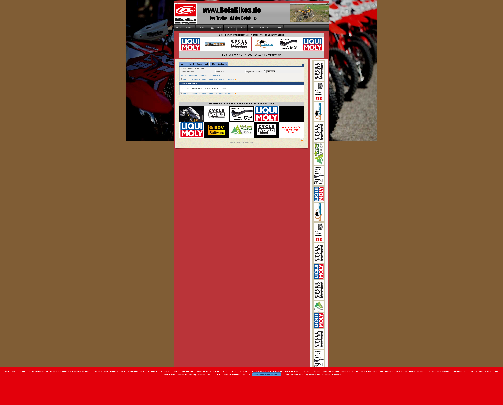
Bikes (189, 27)
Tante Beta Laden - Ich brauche (221, 79)
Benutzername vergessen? (210, 75)
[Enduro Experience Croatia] (215, 45)
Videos (242, 27)
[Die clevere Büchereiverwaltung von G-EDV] (216, 134)
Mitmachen (265, 27)
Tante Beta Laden (198, 79)
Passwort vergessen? (189, 75)
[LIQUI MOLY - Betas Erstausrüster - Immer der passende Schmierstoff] (266, 121)
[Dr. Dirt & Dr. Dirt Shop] (288, 49)
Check (253, 27)
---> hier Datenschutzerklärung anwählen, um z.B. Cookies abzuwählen (311, 374)
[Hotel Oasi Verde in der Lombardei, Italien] (319, 312)
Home (179, 27)
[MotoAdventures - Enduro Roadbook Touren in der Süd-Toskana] (319, 121)
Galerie (229, 27)
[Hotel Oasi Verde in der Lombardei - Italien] (242, 126)
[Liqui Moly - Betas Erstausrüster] (190, 50)
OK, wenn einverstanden (266, 374)
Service (277, 27)
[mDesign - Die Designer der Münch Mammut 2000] (192, 120)
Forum (201, 27)
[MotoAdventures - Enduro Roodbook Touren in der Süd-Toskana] (264, 48)
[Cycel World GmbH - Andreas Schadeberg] (239, 49)
